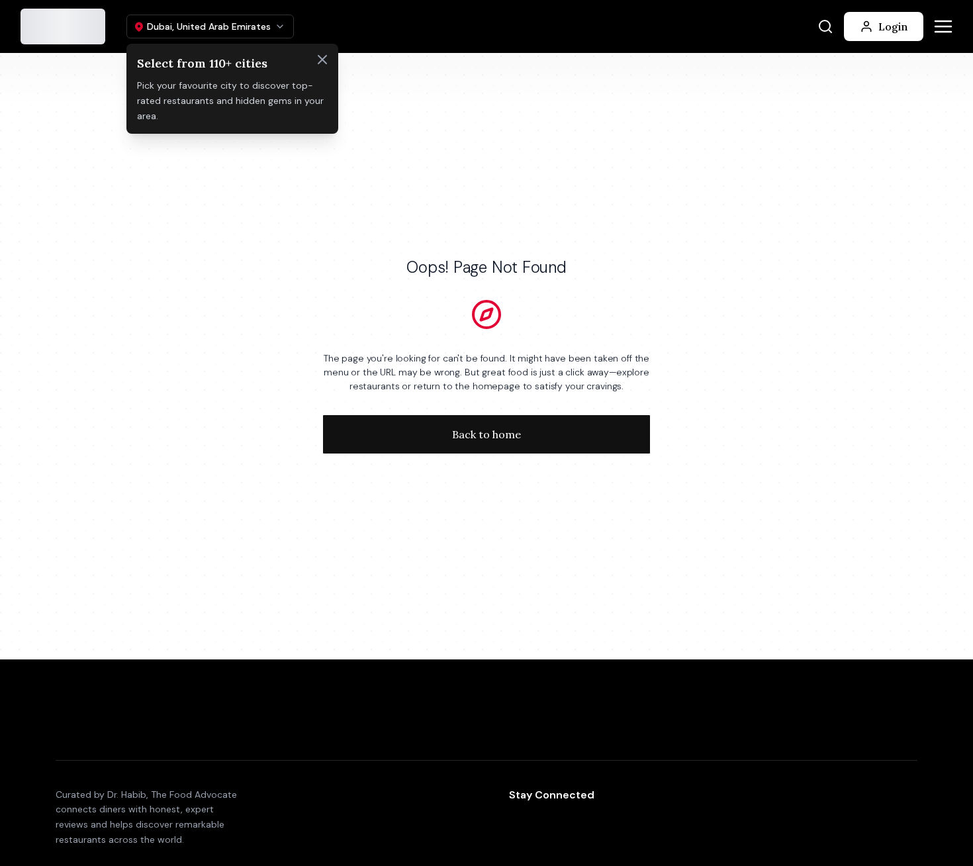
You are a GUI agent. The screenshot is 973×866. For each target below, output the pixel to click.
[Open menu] (943, 26)
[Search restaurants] (825, 26)
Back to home (486, 434)
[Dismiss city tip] (322, 60)
